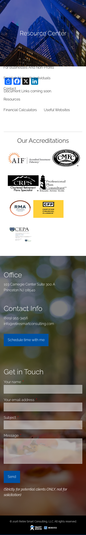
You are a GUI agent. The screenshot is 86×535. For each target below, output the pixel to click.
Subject (26, 417)
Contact (10, 89)
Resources (12, 99)
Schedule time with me (26, 340)
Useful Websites (57, 110)
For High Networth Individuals (27, 78)
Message (28, 435)
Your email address (36, 400)
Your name (29, 382)
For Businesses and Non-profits (29, 67)
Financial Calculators (20, 110)
